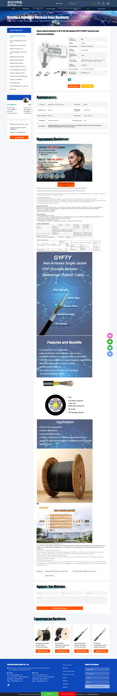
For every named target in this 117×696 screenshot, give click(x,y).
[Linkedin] (108, 3)
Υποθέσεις (66, 684)
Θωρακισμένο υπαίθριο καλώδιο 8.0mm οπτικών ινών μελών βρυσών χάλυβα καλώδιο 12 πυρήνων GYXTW (43, 645)
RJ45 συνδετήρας (15, 82)
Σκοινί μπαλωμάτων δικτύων (18, 69)
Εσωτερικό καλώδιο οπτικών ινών (18, 41)
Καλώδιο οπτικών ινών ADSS (18, 45)
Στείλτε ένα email (67, 694)
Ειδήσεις (65, 681)
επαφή (65, 677)
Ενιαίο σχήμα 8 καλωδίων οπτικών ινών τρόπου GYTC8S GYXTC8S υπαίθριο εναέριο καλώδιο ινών (62, 645)
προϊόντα (26, 8)
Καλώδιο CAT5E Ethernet (17, 60)
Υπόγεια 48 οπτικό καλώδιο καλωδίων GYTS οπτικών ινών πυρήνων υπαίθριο (80, 645)
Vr (88, 8)
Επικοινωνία (19, 137)
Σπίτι (13, 8)
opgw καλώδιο (50, 575)
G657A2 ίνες (13, 89)
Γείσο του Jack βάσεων (16, 79)
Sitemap (65, 687)
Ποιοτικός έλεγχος (38, 8)
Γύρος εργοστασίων (63, 8)
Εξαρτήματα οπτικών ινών (17, 56)
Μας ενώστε (102, 8)
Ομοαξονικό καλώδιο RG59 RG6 (18, 76)
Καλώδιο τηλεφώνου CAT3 (17, 73)
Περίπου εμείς (50, 8)
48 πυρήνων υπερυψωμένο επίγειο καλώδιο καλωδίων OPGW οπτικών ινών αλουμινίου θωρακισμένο (100, 645)
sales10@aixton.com (17, 675)
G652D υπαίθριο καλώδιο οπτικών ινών (56, 571)
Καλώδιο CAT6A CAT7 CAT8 (17, 66)
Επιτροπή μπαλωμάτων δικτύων (19, 86)
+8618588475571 (21, 132)
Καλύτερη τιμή (73, 86)
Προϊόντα (65, 668)
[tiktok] (103, 3)
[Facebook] (98, 3)
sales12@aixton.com (42, 675)
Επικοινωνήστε (87, 86)
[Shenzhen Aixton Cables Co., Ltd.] (14, 3)
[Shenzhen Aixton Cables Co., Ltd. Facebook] (69, 79)
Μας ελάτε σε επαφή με (75, 8)
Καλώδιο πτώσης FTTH (16, 48)
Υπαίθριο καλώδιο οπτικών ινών (28, 21)
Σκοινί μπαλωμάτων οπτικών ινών (18, 52)
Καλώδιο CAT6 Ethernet (16, 63)
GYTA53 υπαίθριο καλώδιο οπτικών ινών (84, 571)
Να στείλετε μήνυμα (60, 608)
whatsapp (50, 694)
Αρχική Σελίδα (11, 21)
